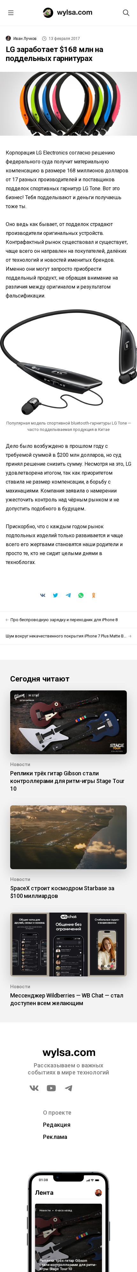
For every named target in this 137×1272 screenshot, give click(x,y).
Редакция (56, 1124)
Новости (20, 764)
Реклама (55, 1136)
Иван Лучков (25, 38)
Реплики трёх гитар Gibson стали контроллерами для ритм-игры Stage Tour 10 (67, 781)
